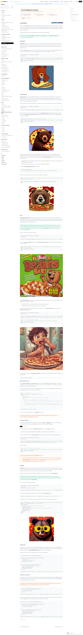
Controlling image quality (5, 70)
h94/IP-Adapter (34, 479)
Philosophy (3, 141)
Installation (3, 16)
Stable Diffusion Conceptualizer (34, 35)
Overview (3, 60)
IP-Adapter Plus (73, 18)
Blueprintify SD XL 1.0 (37, 428)
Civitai (48, 428)
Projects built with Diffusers (6, 151)
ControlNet (3, 87)
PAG (2, 85)
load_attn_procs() (49, 308)
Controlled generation (5, 142)
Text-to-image (4, 50)
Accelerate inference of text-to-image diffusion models (7, 30)
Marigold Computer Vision (5, 100)
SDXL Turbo (3, 81)
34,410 (13, 7)
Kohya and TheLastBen (74, 15)
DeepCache (3, 122)
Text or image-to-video (5, 54)
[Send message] (81, 633)
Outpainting (3, 75)
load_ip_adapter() (46, 493)
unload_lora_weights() (36, 373)
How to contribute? (5, 144)
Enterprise (66, 1)
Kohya (44, 422)
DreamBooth (22, 43)
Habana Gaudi (4, 137)
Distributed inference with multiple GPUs (7, 62)
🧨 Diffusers (3, 12)
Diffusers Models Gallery (54, 35)
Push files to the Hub (5, 44)
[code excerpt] (61, 54)
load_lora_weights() (27, 242)
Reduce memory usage (5, 116)
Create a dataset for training (6, 105)
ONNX (3, 128)
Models (41, 1)
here (60, 457)
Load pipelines (4, 36)
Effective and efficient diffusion (6, 15)
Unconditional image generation (6, 48)
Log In (77, 1)
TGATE (3, 123)
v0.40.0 (47, 3)
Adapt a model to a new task (6, 107)
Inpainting (3, 53)
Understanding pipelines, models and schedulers (7, 23)
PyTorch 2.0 (3, 117)
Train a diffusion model (5, 26)
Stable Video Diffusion (5, 98)
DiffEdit (3, 94)
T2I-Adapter (3, 88)
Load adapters (4, 43)
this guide (36, 412)
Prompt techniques (4, 71)
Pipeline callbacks (4, 67)
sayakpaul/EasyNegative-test (30, 166)
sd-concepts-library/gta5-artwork (30, 114)
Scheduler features (4, 65)
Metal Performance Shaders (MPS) (7, 135)
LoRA (71, 12)
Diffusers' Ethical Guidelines (6, 145)
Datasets (46, 1)
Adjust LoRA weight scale (74, 14)
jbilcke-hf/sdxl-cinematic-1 (24, 309)
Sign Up (80, 1)
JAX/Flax (3, 127)
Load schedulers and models (6, 40)
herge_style (27, 50)
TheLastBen (48, 422)
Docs (62, 1)
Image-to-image (4, 51)
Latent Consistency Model (6, 90)
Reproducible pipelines (5, 68)
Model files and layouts (5, 41)
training (27, 25)
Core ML (3, 131)
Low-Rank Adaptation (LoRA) (25, 217)
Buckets (57, 1)
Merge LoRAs (4, 64)
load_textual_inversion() (45, 113)
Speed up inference (4, 114)
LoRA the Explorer (43, 35)
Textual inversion (4, 91)
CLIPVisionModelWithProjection (34, 550)
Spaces (51, 1)
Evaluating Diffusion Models (6, 147)
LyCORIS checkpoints (26, 459)
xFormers (3, 119)
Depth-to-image (4, 56)
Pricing (71, 1)
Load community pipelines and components (6, 38)
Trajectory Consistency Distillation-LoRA (7, 97)
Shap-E (3, 93)
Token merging (4, 120)
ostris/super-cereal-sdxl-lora (43, 242)
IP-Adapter (3, 84)
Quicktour (3, 13)
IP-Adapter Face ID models (75, 20)
